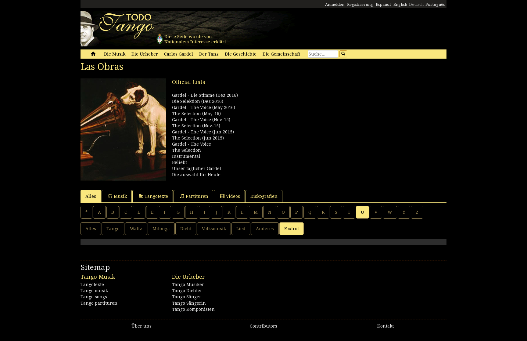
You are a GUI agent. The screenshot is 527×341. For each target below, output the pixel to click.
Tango (113, 228)
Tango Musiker (188, 284)
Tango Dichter (187, 290)
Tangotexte (156, 196)
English (400, 4)
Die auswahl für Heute (196, 174)
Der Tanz (209, 54)
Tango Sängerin (189, 303)
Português (435, 4)
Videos (233, 196)
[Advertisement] (355, 121)
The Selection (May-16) (196, 113)
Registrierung (360, 4)
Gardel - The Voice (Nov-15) (201, 119)
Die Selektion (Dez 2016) (197, 101)
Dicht (186, 228)
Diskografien (264, 196)
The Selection (186, 150)
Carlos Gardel (178, 54)
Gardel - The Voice (191, 144)
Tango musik (94, 290)
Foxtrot (291, 228)
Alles (90, 196)
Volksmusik (214, 228)
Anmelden (334, 4)
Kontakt (385, 326)
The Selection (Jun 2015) (198, 138)
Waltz (136, 228)
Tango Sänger (186, 296)
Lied (241, 228)
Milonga (161, 228)
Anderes (265, 228)
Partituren (197, 196)
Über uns (141, 326)
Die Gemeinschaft (281, 54)
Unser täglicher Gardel (196, 168)
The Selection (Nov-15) (196, 125)
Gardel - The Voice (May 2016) (203, 107)
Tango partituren (99, 303)
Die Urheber (144, 54)
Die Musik (114, 54)
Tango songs (94, 296)
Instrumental (186, 156)
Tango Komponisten (193, 309)
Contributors (263, 326)
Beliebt (179, 162)
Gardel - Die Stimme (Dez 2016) (205, 95)
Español (383, 4)
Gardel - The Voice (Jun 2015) (203, 131)
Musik (120, 196)
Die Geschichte (240, 54)
